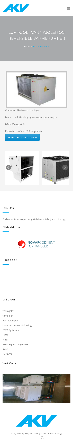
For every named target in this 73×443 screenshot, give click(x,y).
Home (27, 46)
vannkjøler (8, 311)
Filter (5, 334)
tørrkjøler (8, 315)
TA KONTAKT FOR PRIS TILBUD (22, 137)
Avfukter (7, 349)
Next (65, 167)
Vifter (5, 339)
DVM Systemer (11, 330)
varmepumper (10, 320)
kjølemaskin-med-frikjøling (17, 325)
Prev (8, 167)
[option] (36, 251)
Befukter (7, 354)
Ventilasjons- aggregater (16, 344)
